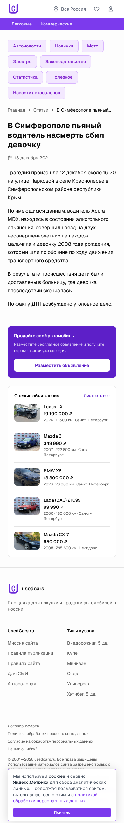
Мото (92, 46)
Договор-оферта (23, 726)
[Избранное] (96, 9)
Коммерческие (56, 24)
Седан (74, 673)
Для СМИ (18, 673)
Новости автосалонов (36, 93)
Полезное (62, 77)
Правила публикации (30, 653)
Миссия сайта (23, 643)
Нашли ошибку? (22, 749)
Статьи (40, 110)
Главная (16, 110)
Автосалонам (22, 684)
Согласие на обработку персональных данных (50, 741)
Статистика (25, 77)
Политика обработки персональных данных (48, 733)
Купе (72, 653)
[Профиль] (110, 9)
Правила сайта (24, 663)
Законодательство (65, 61)
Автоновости (27, 46)
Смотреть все (97, 395)
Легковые (21, 24)
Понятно (62, 812)
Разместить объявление (62, 365)
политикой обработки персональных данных (55, 798)
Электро (22, 61)
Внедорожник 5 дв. (87, 643)
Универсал (79, 684)
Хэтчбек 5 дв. (81, 694)
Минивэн (76, 663)
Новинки (64, 46)
